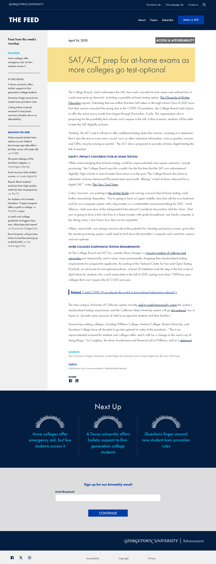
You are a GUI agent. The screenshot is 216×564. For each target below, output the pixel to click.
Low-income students (92, 368)
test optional (178, 310)
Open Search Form (204, 4)
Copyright (124, 558)
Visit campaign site (174, 4)
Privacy (152, 558)
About (141, 20)
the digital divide (118, 193)
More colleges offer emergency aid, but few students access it (20, 62)
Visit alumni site (153, 4)
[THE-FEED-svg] (24, 19)
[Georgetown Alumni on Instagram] (30, 557)
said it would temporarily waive (157, 305)
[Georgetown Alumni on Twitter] (22, 557)
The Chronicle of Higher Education (86, 356)
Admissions (74, 368)
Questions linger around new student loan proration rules (166, 440)
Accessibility (92, 558)
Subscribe (167, 20)
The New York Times (170, 356)
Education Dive (132, 356)
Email (64, 491)
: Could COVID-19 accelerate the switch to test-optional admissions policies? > (124, 292)
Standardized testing (115, 368)
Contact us (193, 4)
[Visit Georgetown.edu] (26, 4)
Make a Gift (191, 20)
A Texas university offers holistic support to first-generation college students (22, 88)
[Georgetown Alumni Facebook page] (13, 557)
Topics (153, 20)
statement (186, 340)
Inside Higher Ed (114, 356)
